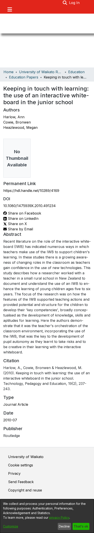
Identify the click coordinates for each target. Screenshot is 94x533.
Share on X (17, 224)
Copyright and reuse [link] (25, 490)
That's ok (81, 526)
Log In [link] (74, 2)
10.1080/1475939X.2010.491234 (29, 206)
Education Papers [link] (23, 77)
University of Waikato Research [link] (41, 72)
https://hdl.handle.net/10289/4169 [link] (31, 190)
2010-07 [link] (10, 420)
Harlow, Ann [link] (13, 117)
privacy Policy (59, 517)
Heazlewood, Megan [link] (20, 127)
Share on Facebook (24, 213)
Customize (10, 526)
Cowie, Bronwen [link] (17, 122)
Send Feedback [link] (21, 482)
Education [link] (76, 72)
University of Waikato (26, 457)
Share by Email (20, 229)
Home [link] (8, 72)
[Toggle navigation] (9, 9)
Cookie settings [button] (20, 465)
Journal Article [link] (15, 404)
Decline (64, 526)
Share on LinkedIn (22, 218)
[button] (65, 2)
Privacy (14, 473)
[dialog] (47, 516)
